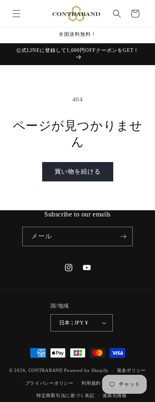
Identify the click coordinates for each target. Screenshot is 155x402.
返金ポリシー (131, 370)
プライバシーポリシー (49, 383)
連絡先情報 (115, 395)
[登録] (123, 236)
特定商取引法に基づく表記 (65, 395)
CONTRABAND (46, 370)
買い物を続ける (78, 171)
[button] (16, 14)
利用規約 (91, 383)
